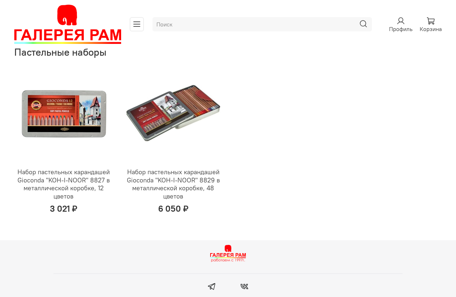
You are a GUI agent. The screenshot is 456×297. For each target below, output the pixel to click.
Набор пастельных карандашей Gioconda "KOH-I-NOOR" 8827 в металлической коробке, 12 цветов (63, 184)
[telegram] (212, 287)
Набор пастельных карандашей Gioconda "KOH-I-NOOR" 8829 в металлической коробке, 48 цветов (173, 184)
